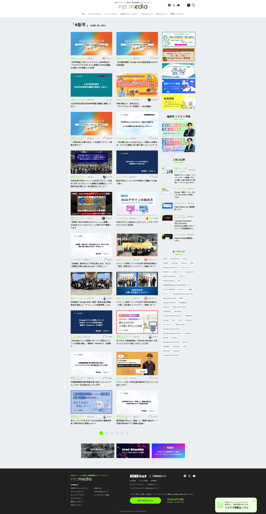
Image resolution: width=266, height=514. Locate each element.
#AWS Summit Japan (169, 276)
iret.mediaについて (101, 491)
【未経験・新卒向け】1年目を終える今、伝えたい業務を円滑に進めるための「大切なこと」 (91, 264)
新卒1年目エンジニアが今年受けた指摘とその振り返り (136, 182)
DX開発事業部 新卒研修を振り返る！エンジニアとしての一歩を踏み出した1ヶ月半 (91, 383)
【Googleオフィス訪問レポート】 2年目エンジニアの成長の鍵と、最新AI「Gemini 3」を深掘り (91, 343)
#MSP (192, 263)
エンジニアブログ (94, 14)
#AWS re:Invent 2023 (179, 307)
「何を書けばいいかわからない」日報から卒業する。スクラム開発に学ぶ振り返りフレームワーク (137, 143)
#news (185, 259)
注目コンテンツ (162, 14)
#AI (179, 281)
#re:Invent (175, 263)
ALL (83, 14)
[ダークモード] (188, 5)
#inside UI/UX (190, 272)
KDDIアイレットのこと (129, 14)
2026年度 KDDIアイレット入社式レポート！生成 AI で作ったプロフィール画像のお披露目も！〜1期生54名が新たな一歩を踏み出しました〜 (91, 183)
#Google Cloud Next (169, 303)
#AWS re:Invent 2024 (169, 298)
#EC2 (185, 346)
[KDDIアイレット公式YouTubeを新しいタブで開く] (178, 5)
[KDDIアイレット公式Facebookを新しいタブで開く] (169, 5)
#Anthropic (176, 346)
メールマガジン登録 (101, 495)
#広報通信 (166, 346)
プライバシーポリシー (137, 484)
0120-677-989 (175, 499)
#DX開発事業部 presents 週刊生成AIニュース (177, 285)
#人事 (181, 276)
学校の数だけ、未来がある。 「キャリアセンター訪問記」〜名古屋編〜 (134, 105)
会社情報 (133, 481)
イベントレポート (111, 14)
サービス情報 (143, 481)
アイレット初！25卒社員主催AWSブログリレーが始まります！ (137, 383)
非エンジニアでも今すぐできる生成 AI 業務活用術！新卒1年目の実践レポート (91, 422)
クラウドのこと (147, 14)
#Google (166, 320)
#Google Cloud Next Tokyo (171, 329)
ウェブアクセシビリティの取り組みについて (144, 488)
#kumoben (177, 311)
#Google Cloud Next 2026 (171, 342)
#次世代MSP (167, 311)
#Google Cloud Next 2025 (171, 355)
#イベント (166, 294)
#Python (185, 342)
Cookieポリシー (153, 484)
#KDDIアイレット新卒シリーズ (172, 272)
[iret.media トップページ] (81, 480)
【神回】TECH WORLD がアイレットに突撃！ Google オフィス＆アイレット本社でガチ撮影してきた (91, 225)
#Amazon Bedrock (169, 281)
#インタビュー (167, 324)
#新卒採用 (188, 316)
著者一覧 (97, 488)
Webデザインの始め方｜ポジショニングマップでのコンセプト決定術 (137, 223)
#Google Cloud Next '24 (170, 267)
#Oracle (174, 338)
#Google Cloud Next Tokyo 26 (172, 333)
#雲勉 (190, 289)
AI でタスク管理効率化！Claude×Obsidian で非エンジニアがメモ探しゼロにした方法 (136, 342)
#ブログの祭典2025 (169, 289)
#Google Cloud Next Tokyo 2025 (183, 294)
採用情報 (153, 481)
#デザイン (182, 289)
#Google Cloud (175, 259)
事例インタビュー (177, 14)
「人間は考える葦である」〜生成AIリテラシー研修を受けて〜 (91, 143)
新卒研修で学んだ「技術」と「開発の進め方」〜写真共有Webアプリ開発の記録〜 (137, 422)
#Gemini (184, 263)
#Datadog (188, 333)
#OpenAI (176, 351)
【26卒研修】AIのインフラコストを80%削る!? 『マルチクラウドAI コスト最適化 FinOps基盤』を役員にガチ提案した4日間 (91, 65)
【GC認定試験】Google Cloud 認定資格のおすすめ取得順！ (137, 63)
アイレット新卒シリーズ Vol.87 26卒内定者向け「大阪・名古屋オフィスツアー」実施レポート (136, 303)
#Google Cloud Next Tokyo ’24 (172, 316)
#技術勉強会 (183, 303)
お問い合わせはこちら (145, 500)
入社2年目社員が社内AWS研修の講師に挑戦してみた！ (91, 105)
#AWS (165, 259)
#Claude (165, 338)
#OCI (173, 320)
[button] (193, 5)
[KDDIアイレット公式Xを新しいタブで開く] (174, 5)
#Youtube (166, 307)
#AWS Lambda (180, 324)
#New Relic (166, 351)
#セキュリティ (185, 267)
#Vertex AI (189, 320)
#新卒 (181, 298)
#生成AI (165, 263)
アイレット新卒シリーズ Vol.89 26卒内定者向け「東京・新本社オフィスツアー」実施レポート (136, 264)
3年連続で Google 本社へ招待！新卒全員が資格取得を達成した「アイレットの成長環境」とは (91, 303)
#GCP (180, 320)
